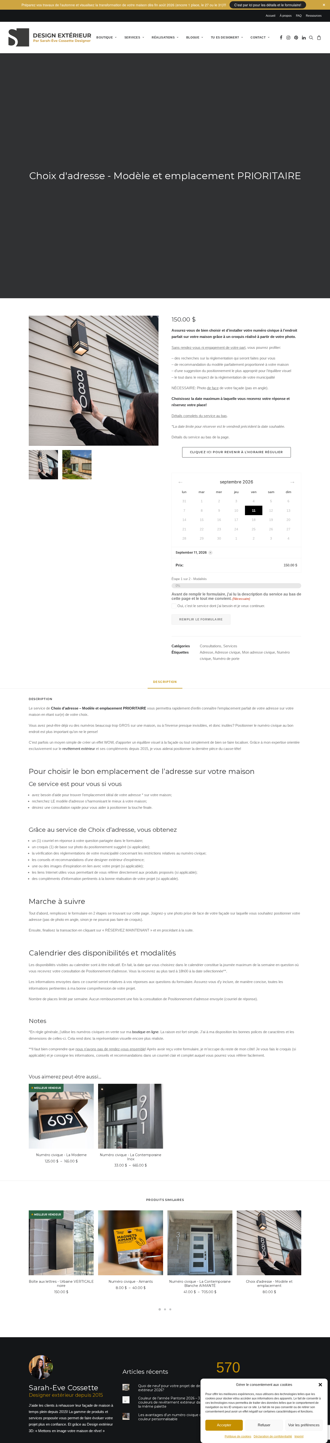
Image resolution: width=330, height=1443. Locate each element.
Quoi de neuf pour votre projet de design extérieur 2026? (172, 1388)
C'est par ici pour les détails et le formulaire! (267, 4)
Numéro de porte (226, 659)
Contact (258, 37)
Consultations (210, 646)
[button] (320, 1384)
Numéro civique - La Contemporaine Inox (130, 1157)
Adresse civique (227, 652)
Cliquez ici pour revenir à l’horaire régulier (236, 452)
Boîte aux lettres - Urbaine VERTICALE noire (61, 1283)
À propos (286, 15)
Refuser (264, 1425)
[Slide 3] (170, 1309)
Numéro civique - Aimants (130, 1281)
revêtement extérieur (78, 749)
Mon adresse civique (258, 652)
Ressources (314, 15)
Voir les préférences (304, 1425)
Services (132, 37)
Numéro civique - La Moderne (61, 1155)
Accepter (224, 1425)
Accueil (270, 15)
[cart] (318, 37)
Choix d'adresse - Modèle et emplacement (269, 1283)
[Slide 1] (43, 465)
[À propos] (67, 1394)
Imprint (298, 1436)
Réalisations (163, 37)
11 (254, 510)
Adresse (206, 652)
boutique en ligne (145, 1032)
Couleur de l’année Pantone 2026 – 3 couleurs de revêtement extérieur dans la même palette (171, 1402)
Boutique (104, 37)
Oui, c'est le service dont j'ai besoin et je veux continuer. (221, 606)
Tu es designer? (225, 37)
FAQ (298, 15)
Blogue (193, 37)
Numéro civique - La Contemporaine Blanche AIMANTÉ (200, 1283)
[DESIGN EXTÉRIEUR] (49, 37)
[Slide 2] (77, 465)
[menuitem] (271, 16)
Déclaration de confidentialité (273, 1436)
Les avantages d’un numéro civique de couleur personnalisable (171, 1417)
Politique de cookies (238, 1436)
